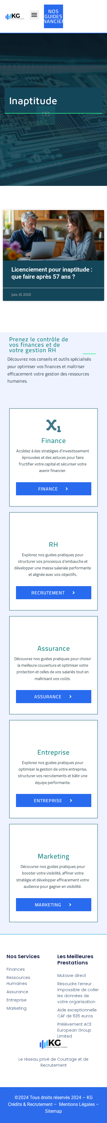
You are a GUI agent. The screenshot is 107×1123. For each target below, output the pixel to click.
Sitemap (53, 1111)
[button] (34, 15)
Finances (16, 969)
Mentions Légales (76, 1104)
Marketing (17, 1008)
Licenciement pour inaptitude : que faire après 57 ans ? (51, 273)
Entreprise (17, 1000)
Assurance (17, 992)
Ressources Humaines (18, 980)
